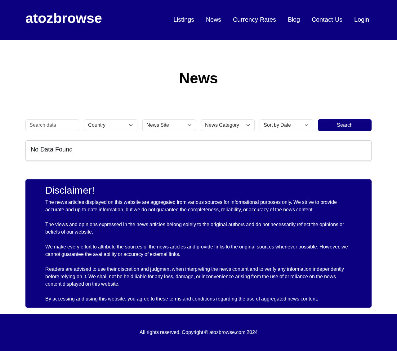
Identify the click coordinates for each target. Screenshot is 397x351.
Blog (294, 19)
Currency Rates (254, 19)
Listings (183, 19)
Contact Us (327, 19)
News (213, 19)
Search (345, 125)
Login (361, 19)
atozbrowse (63, 18)
